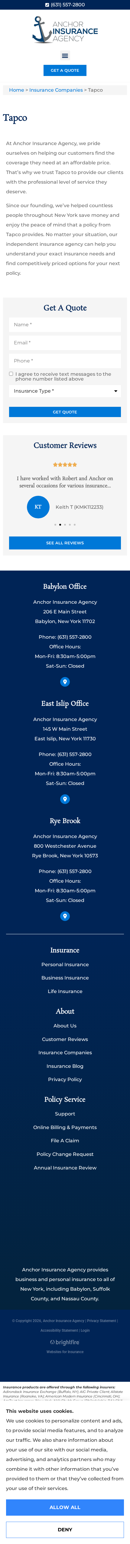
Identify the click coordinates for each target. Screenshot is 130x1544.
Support (65, 1114)
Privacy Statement (101, 1321)
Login (85, 1330)
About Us (65, 1026)
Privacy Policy (65, 1079)
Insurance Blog (65, 1066)
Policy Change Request (65, 1154)
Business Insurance (65, 978)
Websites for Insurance (65, 1351)
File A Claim (65, 1141)
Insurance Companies (56, 90)
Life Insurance (65, 991)
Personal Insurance (65, 964)
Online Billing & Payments (65, 1127)
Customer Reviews (65, 1039)
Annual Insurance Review (65, 1168)
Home (16, 90)
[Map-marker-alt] (65, 682)
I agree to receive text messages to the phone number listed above (63, 376)
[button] (65, 55)
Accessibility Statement (59, 1330)
